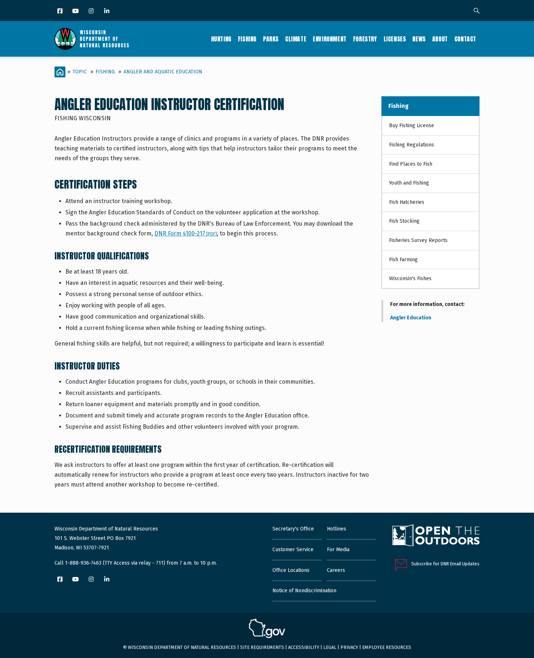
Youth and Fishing (409, 183)
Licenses (395, 39)
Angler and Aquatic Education (163, 72)
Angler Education (410, 318)
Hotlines (336, 529)
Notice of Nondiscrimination (304, 591)
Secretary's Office (293, 529)
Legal (329, 647)
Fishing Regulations (411, 145)
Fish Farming (403, 260)
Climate (295, 39)
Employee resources (386, 647)
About (440, 39)
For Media (338, 549)
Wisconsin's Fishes (410, 278)
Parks (271, 39)
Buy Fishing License (411, 125)
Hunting (221, 39)
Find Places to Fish (410, 164)
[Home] (91, 39)
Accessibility (303, 647)
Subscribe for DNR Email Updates (445, 563)
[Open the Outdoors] (436, 536)
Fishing (247, 39)
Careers (336, 570)
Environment (330, 39)
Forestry (365, 39)
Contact (465, 39)
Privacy (349, 647)
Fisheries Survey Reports (418, 240)
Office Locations (291, 570)
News (418, 39)
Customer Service (292, 549)
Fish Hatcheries (406, 202)
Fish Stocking (404, 221)
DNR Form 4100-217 (185, 233)
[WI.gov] (267, 629)
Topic (80, 72)
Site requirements (262, 647)
